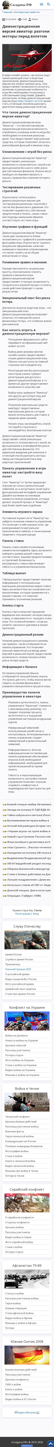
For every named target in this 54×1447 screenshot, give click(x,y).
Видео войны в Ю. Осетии (20, 1399)
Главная (7, 12)
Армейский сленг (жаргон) (20, 989)
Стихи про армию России (20, 994)
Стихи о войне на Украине (20, 1065)
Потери (9, 1328)
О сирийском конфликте (19, 1217)
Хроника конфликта (17, 1379)
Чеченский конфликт (17, 1116)
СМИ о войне (13, 1384)
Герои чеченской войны (19, 1136)
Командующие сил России (20, 1141)
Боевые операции (16, 1308)
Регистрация (22, 913)
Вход (36, 913)
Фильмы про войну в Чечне (21, 1171)
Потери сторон (14, 1055)
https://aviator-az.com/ (30, 101)
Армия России (13, 954)
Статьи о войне (14, 1293)
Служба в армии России (19, 959)
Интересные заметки (26, 12)
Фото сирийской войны (19, 1242)
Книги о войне (13, 1389)
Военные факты (14, 1131)
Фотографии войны (16, 1151)
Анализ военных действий (20, 1369)
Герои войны (13, 1303)
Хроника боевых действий (20, 1121)
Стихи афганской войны (19, 1313)
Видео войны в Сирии (18, 1237)
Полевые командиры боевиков (23, 1146)
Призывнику (12, 964)
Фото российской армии (19, 984)
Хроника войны (14, 1227)
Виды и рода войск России (20, 979)
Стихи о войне (13, 1156)
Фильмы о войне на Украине (22, 1075)
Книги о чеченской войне (20, 1161)
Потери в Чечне (14, 1175)
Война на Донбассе (16, 1035)
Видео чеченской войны (19, 1166)
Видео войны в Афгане (18, 1318)
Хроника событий (15, 1045)
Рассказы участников (17, 1050)
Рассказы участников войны (22, 1126)
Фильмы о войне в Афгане (20, 1323)
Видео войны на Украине (20, 1070)
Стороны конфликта (17, 1222)
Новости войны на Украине (21, 1040)
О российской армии (17, 974)
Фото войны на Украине (19, 1060)
